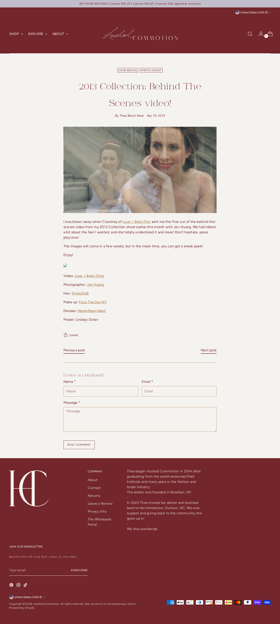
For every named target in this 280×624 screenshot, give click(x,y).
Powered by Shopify (22, 607)
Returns (94, 496)
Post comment (79, 444)
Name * (69, 382)
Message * (71, 402)
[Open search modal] (250, 33)
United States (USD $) (254, 12)
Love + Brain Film (136, 222)
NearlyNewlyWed (91, 311)
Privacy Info (97, 511)
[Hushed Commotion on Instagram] (18, 586)
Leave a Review (100, 503)
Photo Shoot (151, 70)
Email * (147, 382)
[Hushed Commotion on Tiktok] (25, 586)
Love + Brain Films (89, 276)
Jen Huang (95, 285)
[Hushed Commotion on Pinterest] (11, 586)
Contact (94, 488)
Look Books (128, 70)
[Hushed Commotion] (140, 34)
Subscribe (79, 570)
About (93, 480)
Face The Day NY (93, 302)
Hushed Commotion (46, 603)
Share (74, 335)
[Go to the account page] (259, 33)
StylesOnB (80, 293)
